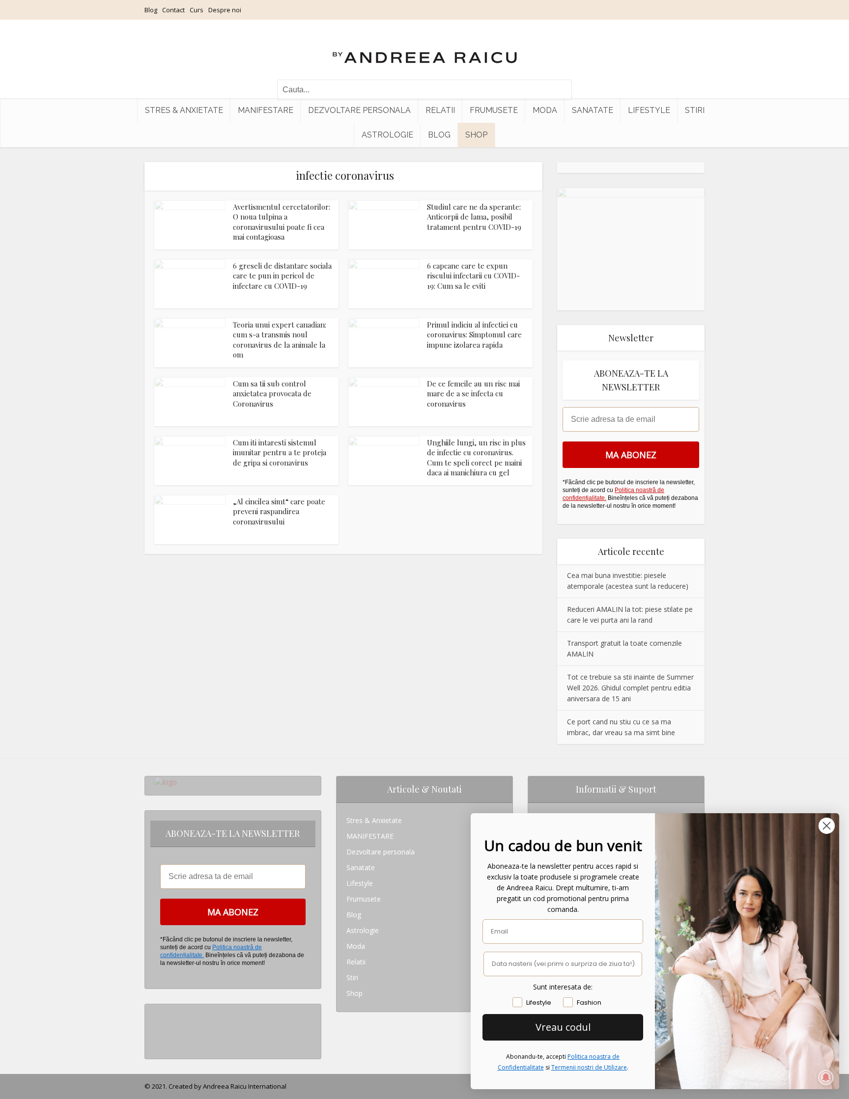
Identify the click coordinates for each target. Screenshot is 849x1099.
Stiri (695, 110)
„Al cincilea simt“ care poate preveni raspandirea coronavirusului (279, 511)
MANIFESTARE (265, 110)
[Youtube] (157, 1043)
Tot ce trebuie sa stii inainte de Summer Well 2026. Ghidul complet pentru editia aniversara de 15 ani (630, 687)
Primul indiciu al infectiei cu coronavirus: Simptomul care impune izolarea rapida (474, 335)
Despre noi (224, 9)
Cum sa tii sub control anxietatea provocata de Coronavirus (272, 394)
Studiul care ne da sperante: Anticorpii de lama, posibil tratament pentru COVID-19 (474, 217)
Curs (196, 9)
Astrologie (387, 134)
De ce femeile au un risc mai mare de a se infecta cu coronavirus (473, 394)
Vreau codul (563, 1027)
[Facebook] (157, 1027)
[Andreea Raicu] (424, 49)
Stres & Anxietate (184, 110)
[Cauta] (559, 90)
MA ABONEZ (630, 455)
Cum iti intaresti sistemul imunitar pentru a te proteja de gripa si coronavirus (279, 452)
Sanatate (592, 110)
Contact (173, 9)
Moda (545, 110)
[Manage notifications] (826, 1077)
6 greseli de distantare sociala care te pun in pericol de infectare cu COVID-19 (282, 276)
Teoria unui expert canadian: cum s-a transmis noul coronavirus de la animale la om (279, 339)
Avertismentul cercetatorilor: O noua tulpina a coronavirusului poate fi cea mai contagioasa (281, 222)
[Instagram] (157, 1012)
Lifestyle (649, 110)
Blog (150, 9)
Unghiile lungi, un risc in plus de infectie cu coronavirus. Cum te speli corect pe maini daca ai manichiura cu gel (476, 457)
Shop (476, 134)
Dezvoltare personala (359, 110)
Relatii (440, 110)
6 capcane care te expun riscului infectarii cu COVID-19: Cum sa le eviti (473, 276)
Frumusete (494, 110)
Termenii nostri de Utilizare (589, 1067)
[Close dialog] (826, 825)
